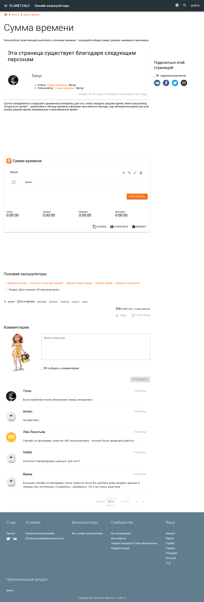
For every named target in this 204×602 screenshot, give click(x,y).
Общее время (104, 283)
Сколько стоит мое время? (47, 283)
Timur (123, 315)
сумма (85, 302)
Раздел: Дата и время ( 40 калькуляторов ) (34, 289)
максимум (42, 302)
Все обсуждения (121, 533)
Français (170, 548)
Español (170, 543)
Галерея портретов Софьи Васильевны (134, 543)
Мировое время (17, 283)
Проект (10, 533)
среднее (75, 302)
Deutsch (170, 533)
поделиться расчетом (173, 75)
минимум (53, 302)
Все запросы (118, 538)
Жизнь (15, 14)
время (11, 301)
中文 (168, 563)
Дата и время (31, 14)
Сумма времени (57, 85)
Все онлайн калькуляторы (87, 533)
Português (171, 553)
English (170, 538)
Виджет (139, 227)
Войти (195, 5)
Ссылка (99, 227)
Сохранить (119, 227)
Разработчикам (120, 548)
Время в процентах (128, 283)
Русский (171, 558)
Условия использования (39, 533)
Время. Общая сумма (79, 283)
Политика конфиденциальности (44, 538)
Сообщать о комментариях (63, 368)
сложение (64, 302)
